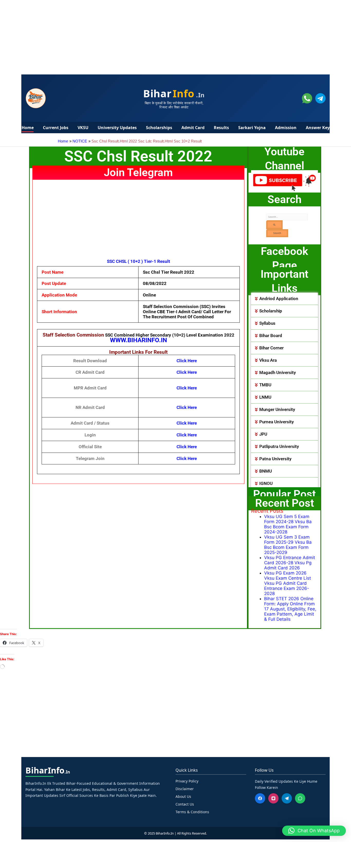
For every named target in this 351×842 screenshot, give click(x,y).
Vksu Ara (268, 360)
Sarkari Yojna (252, 127)
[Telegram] (287, 798)
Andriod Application (278, 298)
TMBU (265, 384)
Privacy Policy (187, 781)
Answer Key (318, 127)
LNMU (265, 397)
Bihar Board (270, 335)
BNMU (265, 471)
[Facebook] (260, 798)
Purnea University (276, 421)
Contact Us (185, 804)
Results (221, 127)
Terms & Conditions (192, 811)
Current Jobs (55, 127)
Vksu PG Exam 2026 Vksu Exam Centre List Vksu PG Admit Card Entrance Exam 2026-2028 (287, 583)
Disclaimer (185, 788)
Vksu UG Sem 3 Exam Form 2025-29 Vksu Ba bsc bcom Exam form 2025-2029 (288, 544)
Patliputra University (279, 446)
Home (28, 127)
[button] (284, 299)
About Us (183, 796)
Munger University (277, 409)
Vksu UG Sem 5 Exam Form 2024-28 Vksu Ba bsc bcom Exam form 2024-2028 (288, 524)
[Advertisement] (154, 36)
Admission (286, 127)
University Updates (117, 127)
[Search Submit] (266, 224)
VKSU (83, 127)
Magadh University (277, 372)
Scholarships (159, 127)
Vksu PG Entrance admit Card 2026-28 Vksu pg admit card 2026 (289, 562)
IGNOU (266, 483)
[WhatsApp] (300, 798)
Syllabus (267, 323)
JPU (263, 434)
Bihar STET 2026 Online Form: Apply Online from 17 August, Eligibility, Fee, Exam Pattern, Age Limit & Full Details (290, 609)
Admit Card (193, 127)
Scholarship (270, 310)
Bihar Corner (271, 347)
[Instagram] (273, 798)
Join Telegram (138, 172)
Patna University (275, 458)
